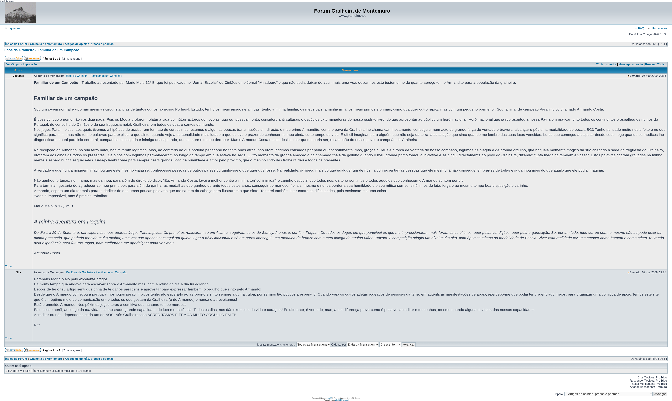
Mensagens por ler (630, 64)
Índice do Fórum (16, 43)
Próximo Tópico (655, 64)
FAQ (640, 28)
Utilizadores (658, 28)
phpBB (329, 398)
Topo (8, 266)
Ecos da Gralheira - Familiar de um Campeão (41, 50)
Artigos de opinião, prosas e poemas (89, 43)
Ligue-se (13, 28)
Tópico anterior (606, 64)
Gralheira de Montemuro (46, 43)
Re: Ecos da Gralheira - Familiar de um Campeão (96, 272)
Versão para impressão (21, 64)
